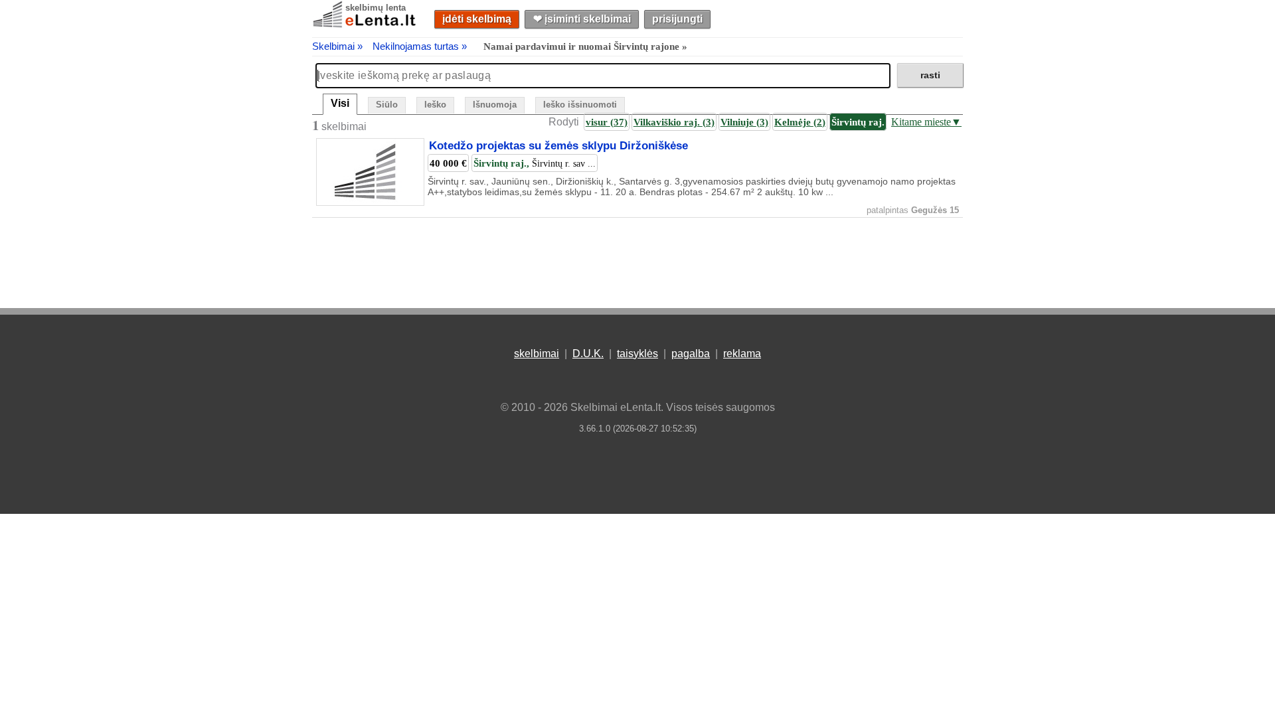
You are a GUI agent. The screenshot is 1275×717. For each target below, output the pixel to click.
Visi (340, 103)
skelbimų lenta (375, 8)
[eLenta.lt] (365, 25)
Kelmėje (799, 121)
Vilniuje (744, 121)
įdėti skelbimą (476, 19)
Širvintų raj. (858, 121)
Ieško (435, 105)
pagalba (690, 353)
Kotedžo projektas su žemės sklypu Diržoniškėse (558, 146)
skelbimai (536, 353)
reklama (742, 353)
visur (607, 121)
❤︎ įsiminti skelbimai (582, 19)
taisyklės (637, 353)
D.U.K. (588, 353)
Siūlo (387, 105)
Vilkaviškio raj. (674, 121)
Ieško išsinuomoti (580, 105)
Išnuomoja (495, 105)
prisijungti (677, 19)
